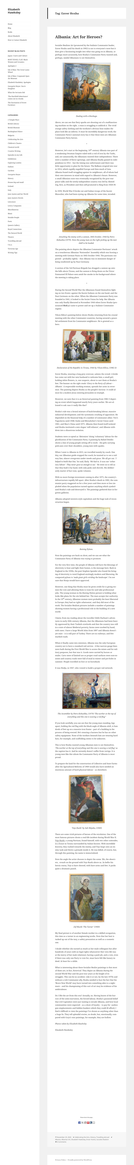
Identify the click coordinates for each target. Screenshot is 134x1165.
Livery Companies (14, 206)
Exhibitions (12, 159)
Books (10, 32)
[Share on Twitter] (82, 1122)
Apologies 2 (12, 66)
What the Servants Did (16, 92)
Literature (12, 202)
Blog (9, 28)
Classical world (13, 147)
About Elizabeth (14, 36)
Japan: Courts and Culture (17, 56)
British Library (13, 124)
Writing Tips (12, 253)
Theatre (11, 237)
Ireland (10, 186)
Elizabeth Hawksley (14, 11)
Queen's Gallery (14, 225)
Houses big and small (16, 182)
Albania (58, 1139)
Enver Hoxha (91, 1139)
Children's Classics (14, 143)
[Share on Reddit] (85, 1122)
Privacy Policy (60, 1160)
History (10, 178)
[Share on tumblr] (91, 1122)
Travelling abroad (14, 241)
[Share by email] (94, 1122)
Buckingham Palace (15, 131)
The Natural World (15, 233)
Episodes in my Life (15, 155)
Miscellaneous (13, 210)
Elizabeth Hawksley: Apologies (19, 82)
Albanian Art (66, 1139)
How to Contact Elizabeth (17, 40)
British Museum (14, 128)
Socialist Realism (102, 1139)
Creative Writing (14, 151)
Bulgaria (11, 135)
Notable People (13, 217)
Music (10, 213)
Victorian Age (13, 249)
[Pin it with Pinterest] (88, 1122)
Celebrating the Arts (15, 139)
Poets (10, 221)
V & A (10, 245)
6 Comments (61, 1142)
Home (10, 24)
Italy (9, 190)
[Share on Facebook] (79, 1122)
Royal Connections (15, 229)
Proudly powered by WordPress (80, 1160)
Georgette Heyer (14, 174)
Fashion (11, 167)
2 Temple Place (13, 120)
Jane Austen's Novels (15, 198)
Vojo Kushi (60, 840)
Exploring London (14, 163)
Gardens (11, 171)
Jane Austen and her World (18, 194)
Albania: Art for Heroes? (78, 36)
